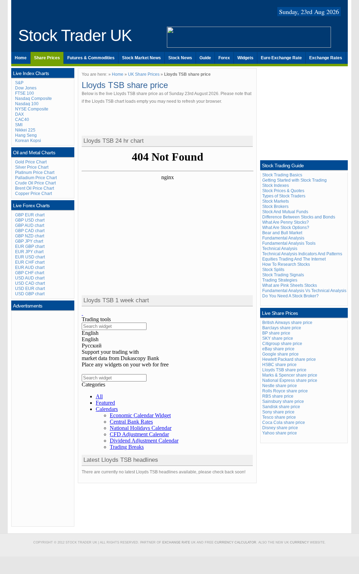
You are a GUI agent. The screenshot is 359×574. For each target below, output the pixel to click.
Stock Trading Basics (282, 175)
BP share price (276, 333)
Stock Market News (141, 57)
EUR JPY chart (29, 251)
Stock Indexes (275, 185)
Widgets (245, 57)
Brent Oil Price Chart (34, 188)
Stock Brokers (275, 206)
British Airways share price (287, 322)
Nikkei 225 (25, 130)
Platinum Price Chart (34, 172)
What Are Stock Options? (285, 227)
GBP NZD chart (29, 236)
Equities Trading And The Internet (294, 259)
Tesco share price (279, 417)
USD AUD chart (30, 278)
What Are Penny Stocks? (285, 222)
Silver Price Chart (31, 167)
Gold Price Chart (31, 162)
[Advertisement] (43, 418)
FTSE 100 (24, 93)
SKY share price (277, 338)
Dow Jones (25, 88)
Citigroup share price (282, 343)
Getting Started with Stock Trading (294, 180)
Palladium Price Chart (36, 177)
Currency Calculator (235, 542)
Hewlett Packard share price (289, 359)
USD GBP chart (30, 293)
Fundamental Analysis (283, 238)
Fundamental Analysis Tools (289, 243)
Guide (205, 57)
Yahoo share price (279, 433)
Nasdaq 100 (27, 103)
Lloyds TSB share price (284, 369)
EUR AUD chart (30, 267)
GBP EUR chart (30, 214)
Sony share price (278, 412)
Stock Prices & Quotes (283, 190)
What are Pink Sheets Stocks (289, 285)
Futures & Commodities (91, 57)
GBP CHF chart (29, 272)
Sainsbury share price (283, 401)
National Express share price (289, 380)
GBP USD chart (30, 220)
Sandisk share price (281, 406)
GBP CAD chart (30, 230)
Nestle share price (279, 385)
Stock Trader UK (75, 36)
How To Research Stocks (286, 264)
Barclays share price (281, 327)
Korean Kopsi (28, 140)
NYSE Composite (31, 109)
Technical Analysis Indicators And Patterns (302, 253)
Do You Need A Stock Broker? (290, 295)
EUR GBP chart (30, 246)
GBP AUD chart (29, 225)
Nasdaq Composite (33, 98)
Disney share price (280, 427)
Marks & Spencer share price (289, 375)
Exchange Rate (176, 542)
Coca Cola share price (283, 422)
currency (299, 542)
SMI (18, 124)
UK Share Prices (144, 74)
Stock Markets (275, 201)
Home (21, 57)
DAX (19, 114)
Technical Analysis (279, 248)
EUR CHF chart (30, 262)
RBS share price (277, 396)
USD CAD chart (30, 283)
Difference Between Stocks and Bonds (298, 217)
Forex (224, 57)
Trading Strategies (279, 280)
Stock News (180, 57)
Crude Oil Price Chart (35, 183)
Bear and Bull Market (282, 232)
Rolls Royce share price (285, 391)
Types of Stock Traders (283, 196)
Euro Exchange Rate (281, 57)
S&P (19, 82)
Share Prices (47, 57)
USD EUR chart (30, 288)
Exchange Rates (325, 57)
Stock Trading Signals (283, 274)
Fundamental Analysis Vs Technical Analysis (304, 290)
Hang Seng (26, 135)
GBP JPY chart (29, 241)
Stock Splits (273, 269)
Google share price (280, 354)
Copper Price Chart (33, 193)
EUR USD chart (30, 257)
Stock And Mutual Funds (285, 211)
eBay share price (278, 348)
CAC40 (22, 119)
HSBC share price (279, 364)
